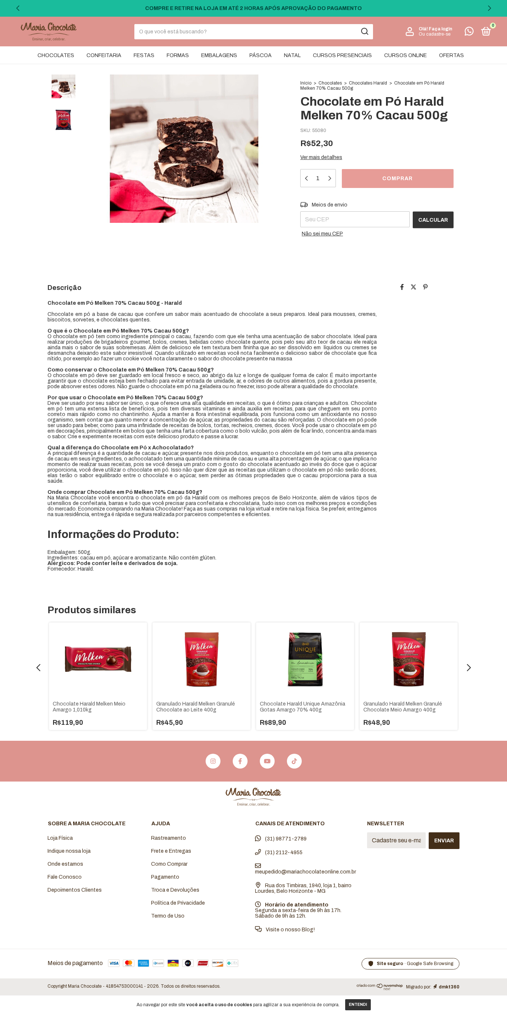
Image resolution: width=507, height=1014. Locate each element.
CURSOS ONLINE (405, 55)
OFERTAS (451, 55)
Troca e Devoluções (175, 890)
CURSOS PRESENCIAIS (342, 55)
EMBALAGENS (219, 55)
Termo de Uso (167, 916)
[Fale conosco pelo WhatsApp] (469, 32)
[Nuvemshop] (380, 988)
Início (305, 83)
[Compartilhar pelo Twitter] (413, 287)
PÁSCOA (260, 55)
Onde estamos (65, 864)
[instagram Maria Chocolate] (213, 761)
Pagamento (165, 877)
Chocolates (330, 83)
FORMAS (178, 55)
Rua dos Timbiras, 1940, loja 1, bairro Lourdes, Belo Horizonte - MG (303, 888)
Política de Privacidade (178, 903)
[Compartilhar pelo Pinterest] (425, 287)
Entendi (358, 1005)
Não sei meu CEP (322, 234)
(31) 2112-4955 (283, 852)
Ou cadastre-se (435, 34)
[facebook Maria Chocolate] (240, 761)
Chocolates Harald (368, 83)
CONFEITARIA (103, 55)
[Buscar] (364, 31)
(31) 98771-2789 (285, 839)
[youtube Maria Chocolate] (267, 761)
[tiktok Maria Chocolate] (294, 761)
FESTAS (144, 55)
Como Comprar (169, 864)
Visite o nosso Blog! (290, 929)
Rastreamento (168, 838)
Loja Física (60, 838)
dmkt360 (449, 987)
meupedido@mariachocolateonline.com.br (305, 872)
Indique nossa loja (69, 851)
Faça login (440, 29)
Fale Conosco (65, 877)
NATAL (292, 55)
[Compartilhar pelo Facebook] (402, 287)
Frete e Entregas (171, 851)
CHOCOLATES (55, 55)
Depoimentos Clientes (75, 890)
